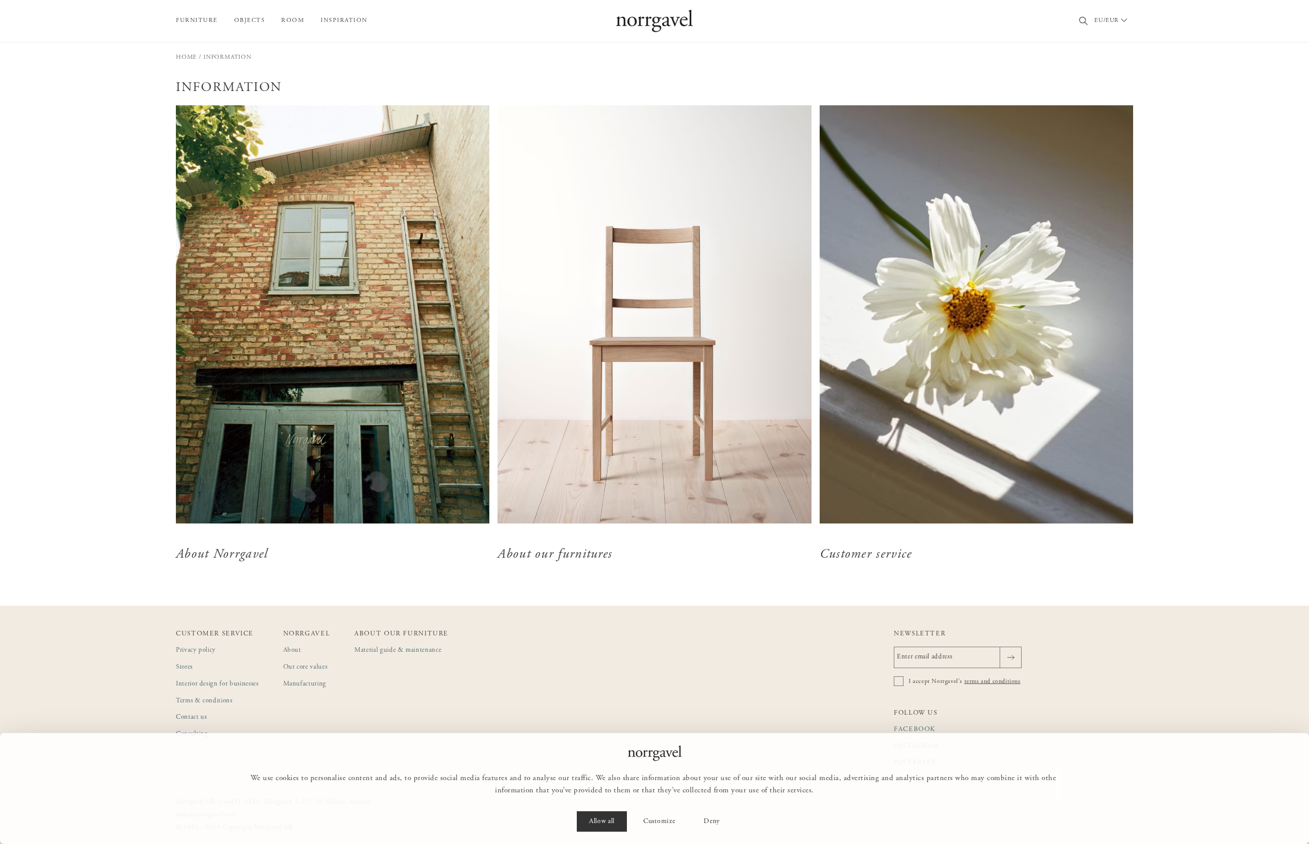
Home (186, 57)
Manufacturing (304, 684)
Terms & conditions (204, 701)
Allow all (602, 821)
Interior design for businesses (217, 684)
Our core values (305, 667)
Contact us (191, 717)
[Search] (1083, 21)
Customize (659, 821)
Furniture (197, 20)
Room (292, 20)
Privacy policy (196, 650)
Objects (249, 20)
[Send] (1011, 657)
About (292, 650)
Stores (184, 667)
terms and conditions (992, 681)
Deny (712, 821)
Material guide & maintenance (397, 650)
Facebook (915, 729)
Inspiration (344, 20)
